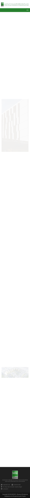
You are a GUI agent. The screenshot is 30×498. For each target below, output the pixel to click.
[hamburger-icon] (27, 10)
